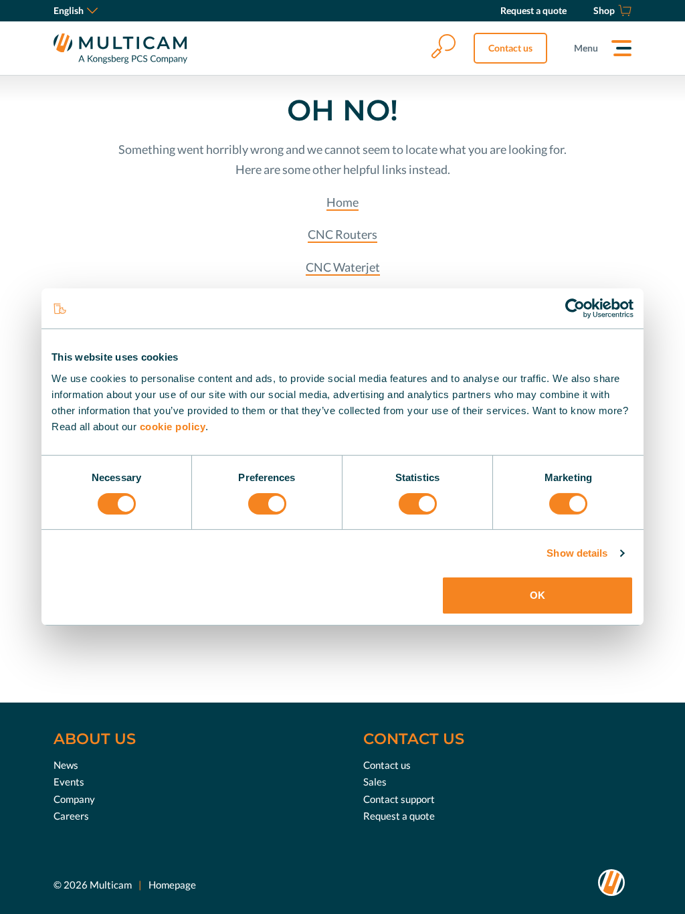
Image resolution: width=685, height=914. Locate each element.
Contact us (510, 48)
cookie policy (173, 426)
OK (537, 595)
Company (74, 799)
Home (342, 202)
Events (69, 781)
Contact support (399, 799)
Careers (71, 816)
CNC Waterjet (343, 267)
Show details (577, 553)
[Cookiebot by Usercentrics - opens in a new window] (574, 308)
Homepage (172, 885)
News (66, 765)
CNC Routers (342, 234)
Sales (375, 781)
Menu (586, 48)
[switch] (267, 504)
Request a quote (399, 816)
